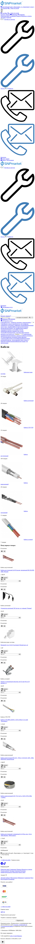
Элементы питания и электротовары (20, 322)
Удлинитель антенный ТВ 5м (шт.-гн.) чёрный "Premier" (16, 608)
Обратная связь (5, 16)
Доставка (3, 17)
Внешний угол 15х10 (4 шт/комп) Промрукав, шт (14, 645)
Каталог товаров (5, 14)
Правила (18, 16)
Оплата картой (5, 871)
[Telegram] (1, 912)
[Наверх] (3, 942)
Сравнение (27, 877)
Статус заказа (5, 158)
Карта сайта (22, 872)
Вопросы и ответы (26, 16)
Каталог (7, 322)
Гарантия (8, 17)
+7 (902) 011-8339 (5, 860)
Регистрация (4, 879)
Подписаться (20, 920)
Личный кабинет (5, 877)
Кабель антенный (29, 400)
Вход (32, 877)
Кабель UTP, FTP (28, 427)
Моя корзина (14, 877)
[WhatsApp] (4, 912)
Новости (10, 88)
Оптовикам (12, 16)
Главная (3, 322)
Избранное (21, 877)
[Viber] (2, 912)
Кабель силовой (28, 539)
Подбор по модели (10, 19)
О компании (12, 869)
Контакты (15, 872)
